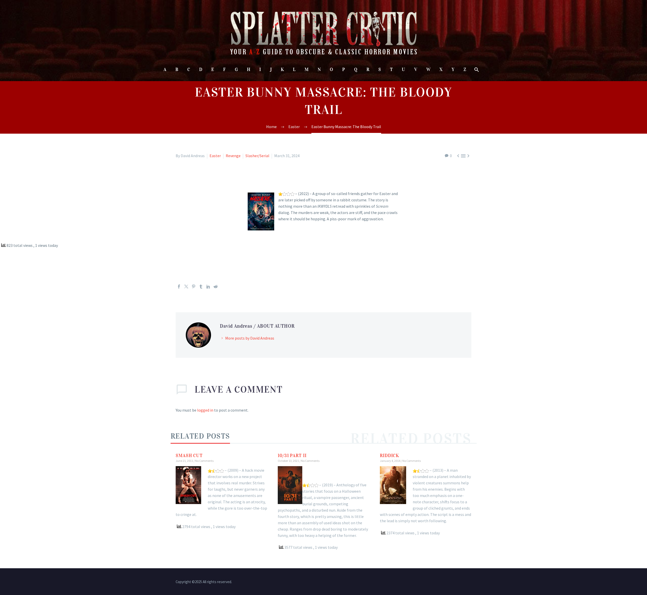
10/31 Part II (292, 455)
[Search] (476, 69)
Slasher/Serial (257, 155)
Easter (215, 155)
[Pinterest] (194, 286)
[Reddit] (216, 286)
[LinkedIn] (208, 286)
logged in (205, 410)
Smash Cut (189, 455)
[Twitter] (186, 286)
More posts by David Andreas (249, 338)
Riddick (389, 455)
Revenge (233, 155)
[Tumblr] (201, 286)
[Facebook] (179, 286)
